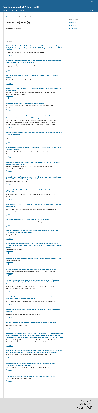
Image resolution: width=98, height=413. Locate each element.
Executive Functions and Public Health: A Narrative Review (25, 103)
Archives (14, 10)
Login (93, 1)
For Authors (72, 25)
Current (5, 10)
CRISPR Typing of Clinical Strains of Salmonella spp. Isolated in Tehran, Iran (31, 323)
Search (90, 10)
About (22, 10)
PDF (10, 55)
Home (8, 17)
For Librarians (73, 28)
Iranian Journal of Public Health (21, 7)
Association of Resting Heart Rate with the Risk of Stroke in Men (27, 219)
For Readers (72, 22)
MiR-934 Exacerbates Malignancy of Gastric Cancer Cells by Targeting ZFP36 (31, 269)
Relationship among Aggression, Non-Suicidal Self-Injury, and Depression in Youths (33, 258)
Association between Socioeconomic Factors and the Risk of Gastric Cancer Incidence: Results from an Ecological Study (31, 298)
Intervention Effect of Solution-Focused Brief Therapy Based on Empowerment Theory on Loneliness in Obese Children (32, 231)
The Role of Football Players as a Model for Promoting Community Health (30, 376)
